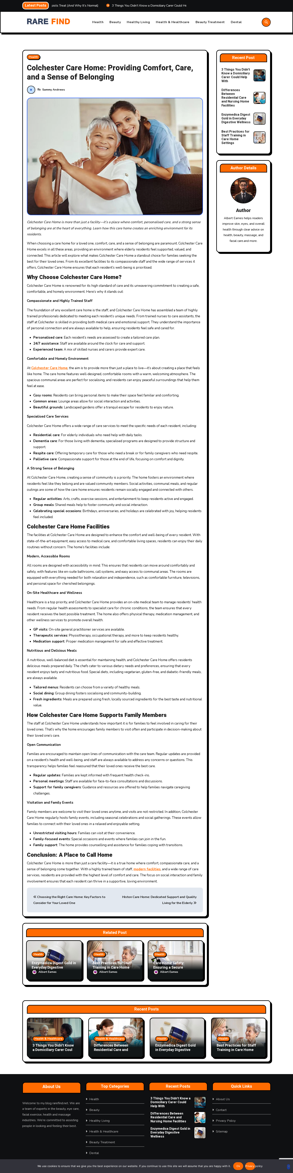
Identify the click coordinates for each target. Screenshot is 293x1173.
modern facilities (147, 869)
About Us (223, 1099)
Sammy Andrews (53, 90)
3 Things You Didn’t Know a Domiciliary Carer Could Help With (235, 75)
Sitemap (222, 1131)
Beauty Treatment (210, 22)
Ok (238, 1166)
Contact (221, 1110)
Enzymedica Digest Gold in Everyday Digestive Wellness (54, 967)
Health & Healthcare (173, 22)
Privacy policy (250, 1166)
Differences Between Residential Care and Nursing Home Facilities (235, 98)
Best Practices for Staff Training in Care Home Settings (112, 967)
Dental (236, 22)
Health (97, 22)
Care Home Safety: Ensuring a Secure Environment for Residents (175, 967)
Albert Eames (47, 972)
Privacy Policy (226, 1121)
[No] (288, 1166)
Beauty (115, 22)
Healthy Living (138, 22)
